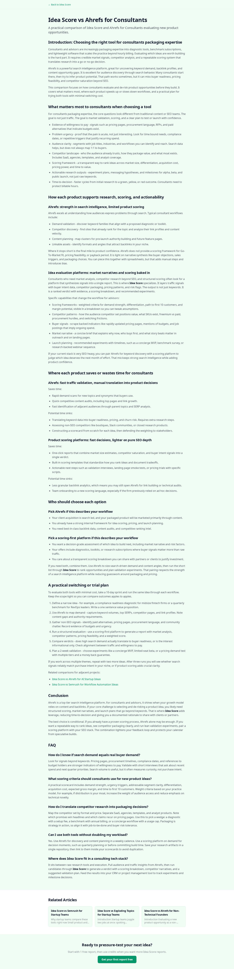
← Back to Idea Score (59, 4)
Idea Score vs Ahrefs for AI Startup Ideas (76, 679)
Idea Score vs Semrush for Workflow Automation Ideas (85, 684)
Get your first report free (117, 959)
